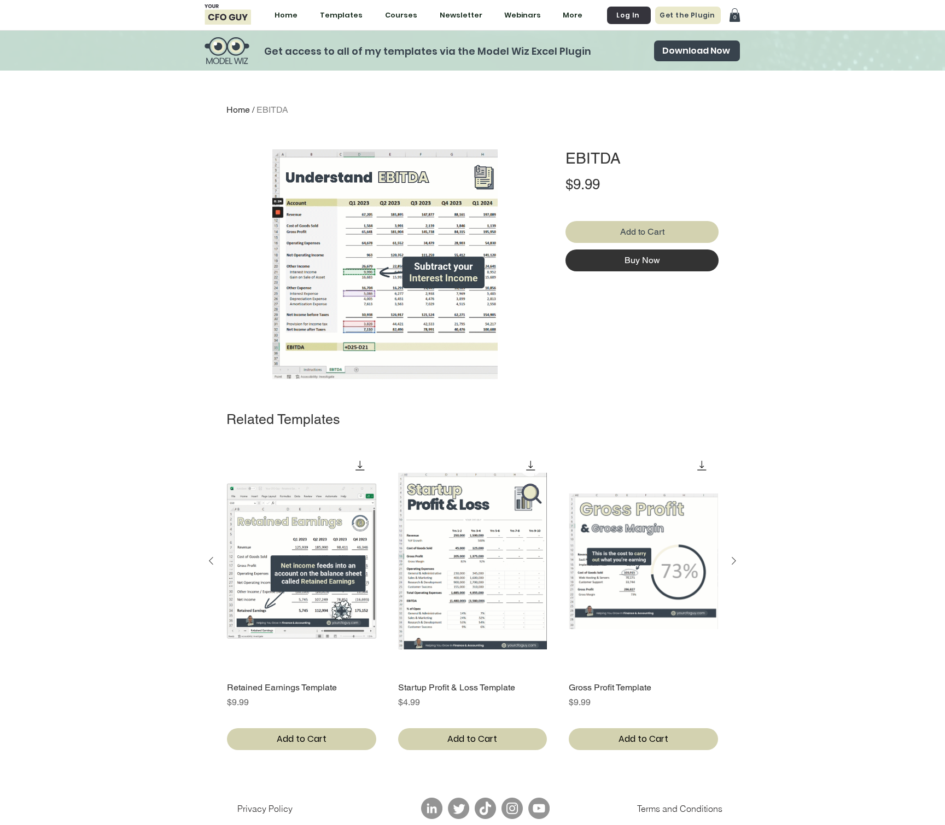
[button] (734, 15)
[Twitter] (458, 808)
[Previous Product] (211, 560)
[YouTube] (539, 808)
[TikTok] (485, 808)
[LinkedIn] (431, 808)
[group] (472, 600)
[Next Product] (733, 560)
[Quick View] (301, 561)
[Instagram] (512, 808)
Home (238, 109)
